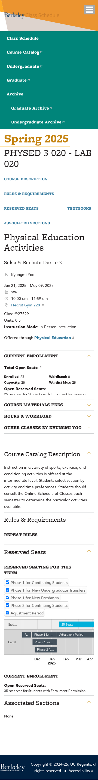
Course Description (26, 179)
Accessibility (79, 770)
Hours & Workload (27, 416)
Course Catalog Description (42, 454)
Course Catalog (23, 52)
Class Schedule (23, 38)
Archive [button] (15, 94)
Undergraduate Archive (36, 122)
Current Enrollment (31, 356)
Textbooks (79, 208)
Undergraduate (23, 66)
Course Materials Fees (33, 405)
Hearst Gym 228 (26, 305)
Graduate (17, 80)
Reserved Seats (21, 208)
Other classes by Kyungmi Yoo (43, 427)
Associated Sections (27, 223)
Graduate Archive (30, 108)
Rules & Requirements (29, 194)
